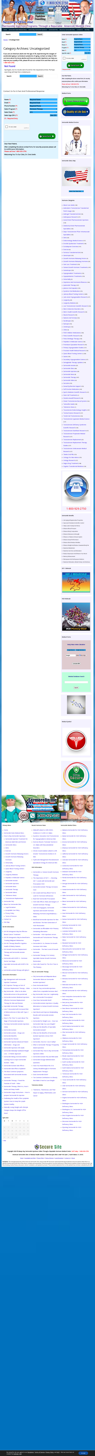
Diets (65, 237)
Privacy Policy (9, 913)
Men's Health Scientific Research (73, 312)
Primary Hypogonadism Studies (73, 347)
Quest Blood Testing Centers (72, 353)
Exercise (66, 249)
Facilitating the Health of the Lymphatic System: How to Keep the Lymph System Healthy (16, 1101)
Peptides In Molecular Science (72, 342)
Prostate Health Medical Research (74, 350)
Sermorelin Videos (69, 380)
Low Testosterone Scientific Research (75, 306)
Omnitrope (66, 327)
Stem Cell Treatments (70, 395)
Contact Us (80, 29)
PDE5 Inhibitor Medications (72, 333)
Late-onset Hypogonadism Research (75, 297)
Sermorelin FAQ (53, 29)
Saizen (65, 356)
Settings (16, 1454)
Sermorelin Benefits (10, 1036)
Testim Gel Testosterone (71, 416)
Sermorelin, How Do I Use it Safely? (44, 1042)
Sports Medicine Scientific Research (74, 392)
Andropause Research (70, 217)
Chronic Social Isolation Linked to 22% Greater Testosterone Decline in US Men (45, 854)
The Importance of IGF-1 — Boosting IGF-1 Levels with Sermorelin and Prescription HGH (45, 881)
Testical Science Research (71, 413)
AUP (58, 1452)
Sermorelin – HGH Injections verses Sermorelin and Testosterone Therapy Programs (45, 937)
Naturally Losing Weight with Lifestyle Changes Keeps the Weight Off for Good (16, 1110)
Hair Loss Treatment (70, 264)
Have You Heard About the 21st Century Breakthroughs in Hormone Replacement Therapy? (44, 1068)
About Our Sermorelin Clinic (67, 29)
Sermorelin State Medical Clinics (18, 29)
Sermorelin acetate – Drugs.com (14, 1033)
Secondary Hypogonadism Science (74, 359)
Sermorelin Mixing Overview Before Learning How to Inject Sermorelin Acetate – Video (15, 1060)
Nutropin (66, 324)
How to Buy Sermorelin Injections (38, 29)
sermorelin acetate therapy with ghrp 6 (16, 970)
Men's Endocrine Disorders (72, 309)
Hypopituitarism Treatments (72, 276)
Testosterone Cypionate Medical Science (76, 419)
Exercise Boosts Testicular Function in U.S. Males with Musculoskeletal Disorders (45, 845)
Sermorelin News (68, 374)
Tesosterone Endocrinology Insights (75, 410)
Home (5, 29)
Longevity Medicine (69, 303)
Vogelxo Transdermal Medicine (73, 466)
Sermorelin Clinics (68, 368)
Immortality (67, 279)
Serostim (66, 383)
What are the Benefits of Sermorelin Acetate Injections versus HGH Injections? (44, 1036)
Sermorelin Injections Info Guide (14, 1048)
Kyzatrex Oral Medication (71, 291)
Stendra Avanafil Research (71, 398)
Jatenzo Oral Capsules (70, 288)
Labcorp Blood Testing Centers (73, 294)
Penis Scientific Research (71, 336)
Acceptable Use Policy (12, 910)
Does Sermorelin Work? (40, 985)
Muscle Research (68, 315)
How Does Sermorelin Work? (42, 1000)
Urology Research (69, 460)
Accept (83, 1453)
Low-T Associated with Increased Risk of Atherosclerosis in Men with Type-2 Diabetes (16, 1012)
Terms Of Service (11, 916)
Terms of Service (49, 1158)
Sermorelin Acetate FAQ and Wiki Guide (45, 1057)
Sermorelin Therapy (69, 377)
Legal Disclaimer (10, 907)
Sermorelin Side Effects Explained (14, 1068)
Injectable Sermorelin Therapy (13, 1006)
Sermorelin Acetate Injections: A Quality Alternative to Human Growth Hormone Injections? (45, 1006)
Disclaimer (30, 1452)
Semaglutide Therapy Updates (73, 362)
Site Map (87, 29)
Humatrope (67, 270)
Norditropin (67, 321)
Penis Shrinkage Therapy (71, 339)
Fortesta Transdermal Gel (71, 252)
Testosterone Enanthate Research (74, 431)
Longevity (66, 300)
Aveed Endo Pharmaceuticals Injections (75, 220)
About (73, 1158)
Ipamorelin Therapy (69, 285)
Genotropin (67, 255)
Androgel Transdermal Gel (71, 214)
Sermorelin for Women (11, 1039)
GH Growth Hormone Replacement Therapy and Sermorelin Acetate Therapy (15, 952)
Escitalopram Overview (70, 246)
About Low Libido (68, 205)
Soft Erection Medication (71, 389)
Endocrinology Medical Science (73, 240)
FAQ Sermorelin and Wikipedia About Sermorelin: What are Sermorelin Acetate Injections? (44, 979)
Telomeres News (68, 407)
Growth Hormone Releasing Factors (74, 258)
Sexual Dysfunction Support (72, 386)
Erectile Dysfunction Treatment (73, 243)
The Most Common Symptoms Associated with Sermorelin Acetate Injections (15, 1074)
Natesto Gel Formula (70, 318)
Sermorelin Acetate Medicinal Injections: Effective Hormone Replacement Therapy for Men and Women (16, 1000)
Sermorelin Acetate (69, 365)
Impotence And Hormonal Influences (75, 282)
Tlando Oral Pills (68, 454)
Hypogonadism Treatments (72, 273)
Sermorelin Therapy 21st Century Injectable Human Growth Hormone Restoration (44, 958)
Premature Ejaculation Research (73, 344)
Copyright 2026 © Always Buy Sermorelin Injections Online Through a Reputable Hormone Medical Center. (39, 1151)
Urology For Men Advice (71, 457)
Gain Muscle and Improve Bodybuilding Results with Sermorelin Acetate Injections (45, 1015)
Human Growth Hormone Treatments (75, 267)
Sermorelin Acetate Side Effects (14, 1065)
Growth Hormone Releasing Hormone (75, 261)
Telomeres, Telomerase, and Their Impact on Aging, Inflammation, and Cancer (44, 1093)
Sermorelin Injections (70, 371)
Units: (77, 655)
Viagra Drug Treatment (70, 463)
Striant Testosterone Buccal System (74, 401)
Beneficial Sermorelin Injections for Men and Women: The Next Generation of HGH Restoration (45, 922)
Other (65, 330)
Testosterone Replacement (72, 439)
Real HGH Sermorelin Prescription (44, 899)
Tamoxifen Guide (68, 404)
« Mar (4, 1140)
